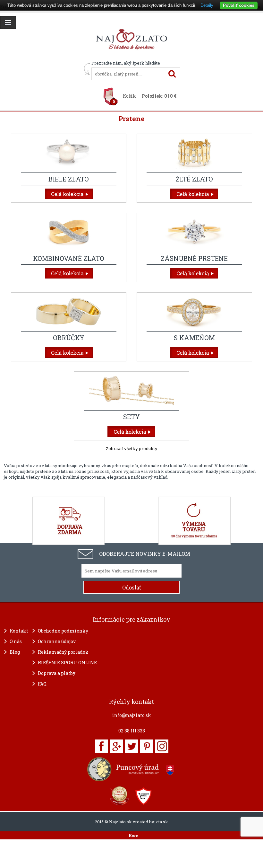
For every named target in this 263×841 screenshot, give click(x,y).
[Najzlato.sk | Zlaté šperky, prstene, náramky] (131, 57)
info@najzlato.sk (131, 715)
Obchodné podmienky (63, 631)
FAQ (42, 684)
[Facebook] (101, 746)
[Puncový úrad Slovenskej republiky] (131, 769)
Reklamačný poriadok (63, 652)
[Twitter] (131, 746)
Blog (15, 652)
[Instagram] (161, 746)
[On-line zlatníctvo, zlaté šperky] (8, 22)
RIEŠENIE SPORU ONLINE (67, 663)
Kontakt (19, 631)
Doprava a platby (56, 673)
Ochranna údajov (57, 641)
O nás (16, 641)
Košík (129, 96)
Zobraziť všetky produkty (131, 448)
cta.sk (162, 822)
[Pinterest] (146, 746)
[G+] (116, 746)
